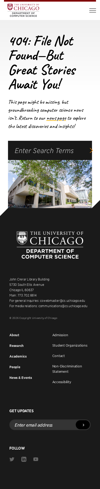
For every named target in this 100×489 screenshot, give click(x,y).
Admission (60, 335)
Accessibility (61, 382)
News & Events (20, 377)
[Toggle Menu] (92, 10)
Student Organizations (69, 345)
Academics (18, 356)
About (14, 335)
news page (56, 118)
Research (16, 345)
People (14, 367)
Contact (58, 356)
